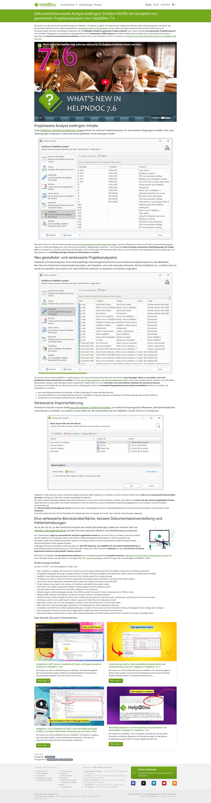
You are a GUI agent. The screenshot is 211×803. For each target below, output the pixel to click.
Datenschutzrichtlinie (135, 794)
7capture (88, 776)
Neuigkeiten (50, 757)
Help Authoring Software (93, 771)
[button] (174, 4)
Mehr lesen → (43, 681)
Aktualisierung (53, 760)
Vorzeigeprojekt (66, 787)
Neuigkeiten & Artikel (44, 778)
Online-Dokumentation (44, 780)
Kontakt (165, 4)
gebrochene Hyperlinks (90, 380)
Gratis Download (42, 773)
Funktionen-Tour (42, 771)
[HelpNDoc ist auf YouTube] (164, 783)
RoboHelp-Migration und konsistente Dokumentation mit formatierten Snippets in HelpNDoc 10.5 (138, 729)
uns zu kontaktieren (94, 558)
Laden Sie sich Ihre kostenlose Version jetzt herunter (146, 555)
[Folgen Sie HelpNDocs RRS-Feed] (174, 783)
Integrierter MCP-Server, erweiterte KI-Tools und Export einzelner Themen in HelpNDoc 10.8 (69, 665)
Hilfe (156, 4)
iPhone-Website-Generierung (65, 777)
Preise (98, 4)
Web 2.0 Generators (92, 780)
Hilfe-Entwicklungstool (47, 796)
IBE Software (89, 787)
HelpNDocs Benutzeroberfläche (50, 530)
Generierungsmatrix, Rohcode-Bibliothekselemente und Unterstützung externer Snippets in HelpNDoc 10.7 (137, 665)
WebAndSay (89, 784)
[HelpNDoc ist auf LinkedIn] (154, 783)
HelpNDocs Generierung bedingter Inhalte (61, 130)
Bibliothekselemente (113, 380)
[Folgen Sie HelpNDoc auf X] (143, 783)
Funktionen (68, 4)
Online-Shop (40, 776)
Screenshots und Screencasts (65, 772)
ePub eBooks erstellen (69, 780)
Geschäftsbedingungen (152, 794)
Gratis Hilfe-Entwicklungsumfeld (45, 794)
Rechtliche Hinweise (169, 794)
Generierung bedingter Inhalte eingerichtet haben (96, 244)
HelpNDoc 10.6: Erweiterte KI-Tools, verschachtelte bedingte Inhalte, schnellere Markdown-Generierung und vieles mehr (66, 730)
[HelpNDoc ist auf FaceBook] (133, 783)
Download (85, 4)
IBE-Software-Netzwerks (103, 767)
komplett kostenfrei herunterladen (92, 28)
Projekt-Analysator (66, 760)
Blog (148, 4)
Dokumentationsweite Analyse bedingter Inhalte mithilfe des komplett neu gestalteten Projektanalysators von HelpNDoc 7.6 (95, 16)
